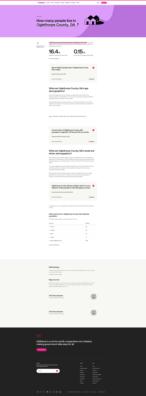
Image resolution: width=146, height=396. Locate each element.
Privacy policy (93, 391)
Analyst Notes (95, 372)
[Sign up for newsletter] (57, 371)
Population (39, 16)
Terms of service (86, 391)
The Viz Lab (94, 370)
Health (62, 2)
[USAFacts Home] (40, 2)
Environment (82, 374)
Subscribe (104, 2)
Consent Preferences (101, 391)
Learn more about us (41, 349)
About (98, 2)
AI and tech (94, 383)
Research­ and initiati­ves (96, 374)
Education (73, 2)
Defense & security (83, 368)
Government (57, 2)
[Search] (109, 3)
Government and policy (96, 378)
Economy (48, 2)
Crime (52, 2)
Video (93, 366)
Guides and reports (95, 368)
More (78, 2)
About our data (95, 376)
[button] (56, 24)
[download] (93, 68)
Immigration (67, 2)
